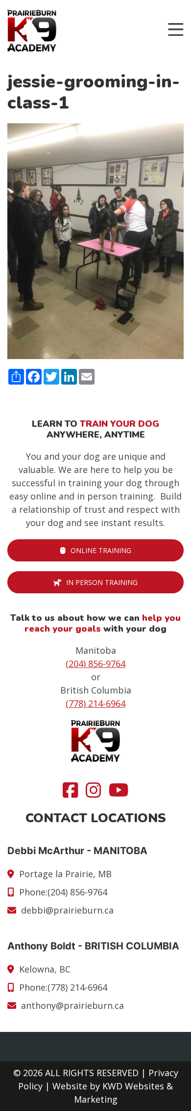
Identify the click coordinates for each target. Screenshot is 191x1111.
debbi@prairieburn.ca (67, 910)
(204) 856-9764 (95, 663)
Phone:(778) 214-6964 (63, 987)
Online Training (101, 550)
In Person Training (102, 582)
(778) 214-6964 (95, 703)
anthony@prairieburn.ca (72, 1005)
